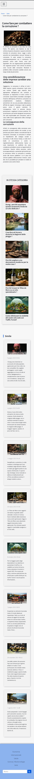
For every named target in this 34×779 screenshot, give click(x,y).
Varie (8, 13)
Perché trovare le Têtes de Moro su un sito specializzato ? (16, 290)
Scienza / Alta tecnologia (16, 762)
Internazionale (16, 755)
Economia (16, 751)
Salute (16, 758)
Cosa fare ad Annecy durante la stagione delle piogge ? (16, 234)
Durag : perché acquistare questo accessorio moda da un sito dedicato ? (16, 206)
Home (3, 13)
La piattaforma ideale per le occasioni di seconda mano (17, 602)
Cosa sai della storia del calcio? (17, 650)
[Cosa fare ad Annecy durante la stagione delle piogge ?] (17, 221)
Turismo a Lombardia (17, 700)
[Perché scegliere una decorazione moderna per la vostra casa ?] (17, 249)
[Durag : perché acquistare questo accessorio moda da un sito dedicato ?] (17, 194)
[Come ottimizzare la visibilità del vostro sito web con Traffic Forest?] (17, 305)
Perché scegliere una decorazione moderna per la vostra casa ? (17, 262)
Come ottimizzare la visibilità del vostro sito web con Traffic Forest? (17, 318)
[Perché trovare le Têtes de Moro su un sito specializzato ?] (17, 277)
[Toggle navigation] (4, 4)
